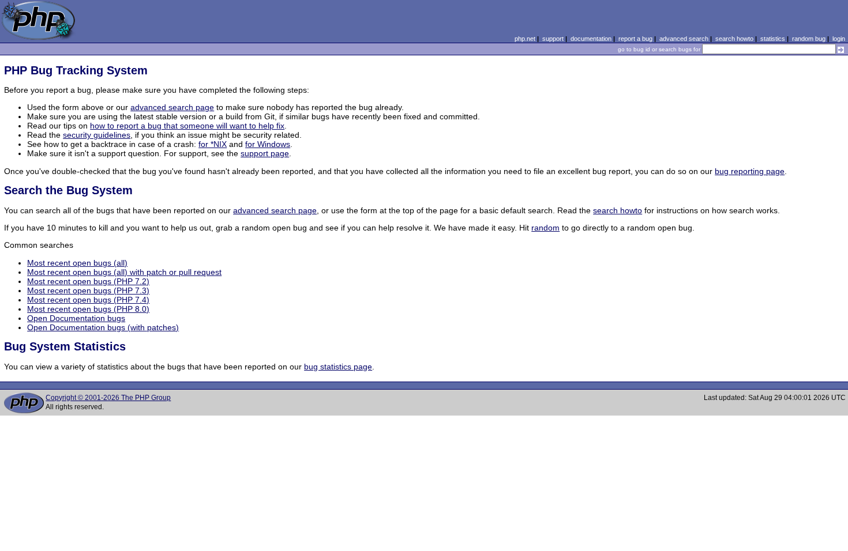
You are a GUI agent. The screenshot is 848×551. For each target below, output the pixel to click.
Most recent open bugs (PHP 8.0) (88, 309)
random (545, 227)
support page (265, 153)
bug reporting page (750, 171)
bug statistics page (338, 366)
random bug (809, 38)
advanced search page (172, 107)
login (838, 38)
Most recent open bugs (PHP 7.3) (88, 290)
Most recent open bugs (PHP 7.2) (88, 281)
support (553, 38)
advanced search (683, 38)
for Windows (267, 144)
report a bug (635, 38)
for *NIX (212, 144)
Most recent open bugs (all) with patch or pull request (124, 272)
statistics (772, 38)
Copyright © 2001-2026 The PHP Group (108, 398)
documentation (591, 38)
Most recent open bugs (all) (77, 262)
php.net (525, 38)
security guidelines (96, 134)
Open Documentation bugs (76, 318)
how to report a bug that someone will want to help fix (187, 125)
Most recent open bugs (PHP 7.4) (88, 299)
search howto (734, 38)
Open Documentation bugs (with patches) (103, 327)
